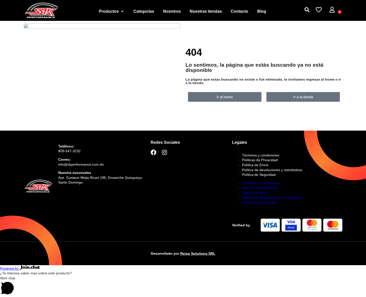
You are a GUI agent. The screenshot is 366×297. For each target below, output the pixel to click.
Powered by (10, 268)
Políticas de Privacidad (260, 160)
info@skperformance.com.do (81, 164)
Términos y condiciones (260, 155)
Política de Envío (255, 165)
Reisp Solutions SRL (197, 253)
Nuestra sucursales (74, 173)
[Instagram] (164, 152)
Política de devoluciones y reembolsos (272, 170)
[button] (183, 286)
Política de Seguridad (259, 175)
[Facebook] (153, 152)
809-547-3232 (69, 151)
